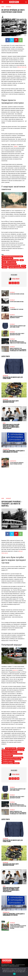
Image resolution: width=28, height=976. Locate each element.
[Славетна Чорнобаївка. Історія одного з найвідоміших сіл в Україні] (14, 439)
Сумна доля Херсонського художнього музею (16, 317)
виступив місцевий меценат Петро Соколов (12, 256)
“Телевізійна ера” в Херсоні (16, 309)
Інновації (8, 6)
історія (4, 262)
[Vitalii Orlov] (10, 278)
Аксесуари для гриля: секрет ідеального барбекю (17, 334)
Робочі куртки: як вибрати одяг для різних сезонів (18, 326)
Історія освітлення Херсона (16, 301)
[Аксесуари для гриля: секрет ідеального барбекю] (5, 333)
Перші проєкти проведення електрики (10, 265)
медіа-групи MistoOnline (14, 965)
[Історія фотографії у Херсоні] (5, 293)
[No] (26, 971)
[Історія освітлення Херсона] (5, 301)
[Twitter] (12, 40)
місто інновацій (11, 262)
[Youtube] (18, 283)
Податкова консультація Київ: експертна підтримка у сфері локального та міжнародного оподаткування (11, 426)
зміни (21, 260)
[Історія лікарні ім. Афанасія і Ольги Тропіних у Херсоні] (5, 463)
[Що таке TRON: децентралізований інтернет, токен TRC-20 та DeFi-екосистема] (5, 341)
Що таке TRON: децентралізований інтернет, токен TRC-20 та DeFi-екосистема (18, 342)
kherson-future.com (22, 67)
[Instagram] (12, 283)
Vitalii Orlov (15, 279)
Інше (4, 423)
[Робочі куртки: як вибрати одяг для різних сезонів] (5, 326)
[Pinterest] (16, 40)
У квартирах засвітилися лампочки (17, 267)
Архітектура (6, 449)
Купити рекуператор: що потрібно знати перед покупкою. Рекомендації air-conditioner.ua (18, 349)
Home (2, 6)
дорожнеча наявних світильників (10, 260)
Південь (16, 146)
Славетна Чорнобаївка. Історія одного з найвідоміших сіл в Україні (14, 451)
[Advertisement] (14, 480)
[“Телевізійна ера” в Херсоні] (5, 309)
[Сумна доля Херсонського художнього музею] (5, 316)
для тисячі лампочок (7, 258)
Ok (14, 973)
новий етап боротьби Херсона (9, 264)
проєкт (23, 265)
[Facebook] (7, 40)
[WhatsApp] (20, 40)
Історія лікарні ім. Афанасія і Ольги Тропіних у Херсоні (17, 463)
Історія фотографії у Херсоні (17, 294)
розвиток (4, 267)
